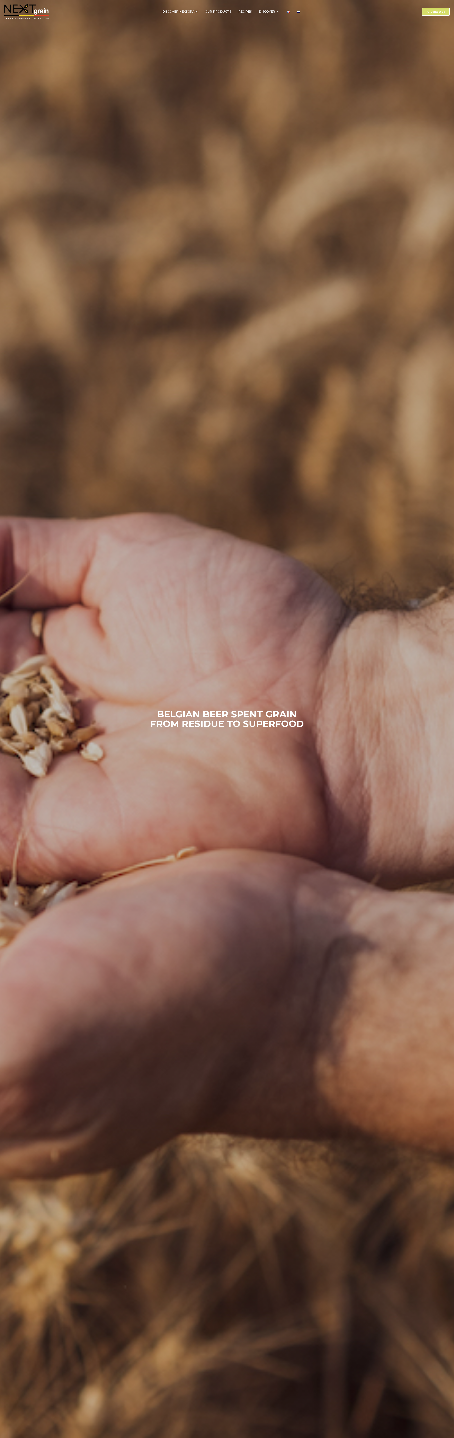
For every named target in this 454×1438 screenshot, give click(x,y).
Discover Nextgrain (180, 11)
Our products (218, 11)
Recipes (245, 11)
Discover (267, 11)
